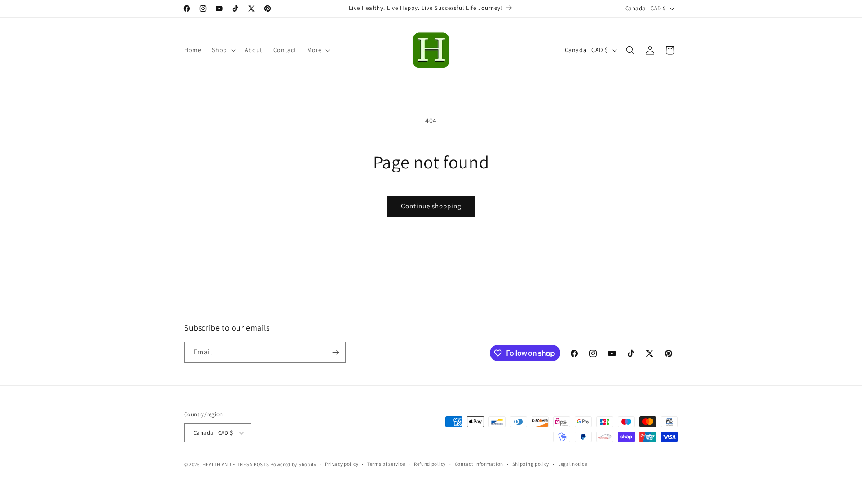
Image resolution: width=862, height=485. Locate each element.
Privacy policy (341, 464)
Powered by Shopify (293, 464)
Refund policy (430, 464)
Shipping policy (531, 464)
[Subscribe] (335, 352)
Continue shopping (431, 206)
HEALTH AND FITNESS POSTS (235, 464)
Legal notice (572, 464)
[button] (223, 49)
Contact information (479, 464)
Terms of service (386, 464)
